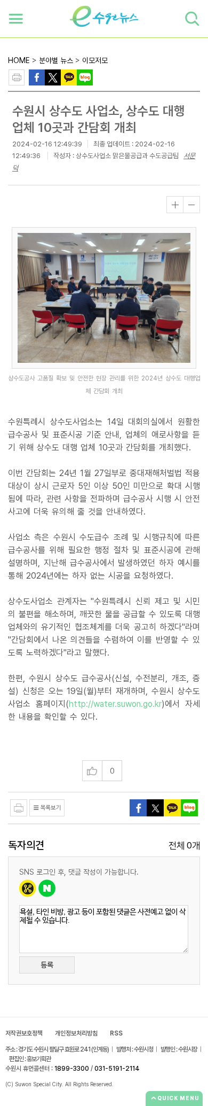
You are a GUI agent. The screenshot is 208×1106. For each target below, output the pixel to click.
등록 (47, 965)
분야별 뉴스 (56, 60)
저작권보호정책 (24, 1033)
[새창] (53, 77)
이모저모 (95, 60)
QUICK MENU (178, 1098)
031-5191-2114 (117, 1068)
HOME (19, 60)
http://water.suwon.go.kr (115, 704)
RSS (116, 1033)
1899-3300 (71, 1068)
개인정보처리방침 (76, 1033)
